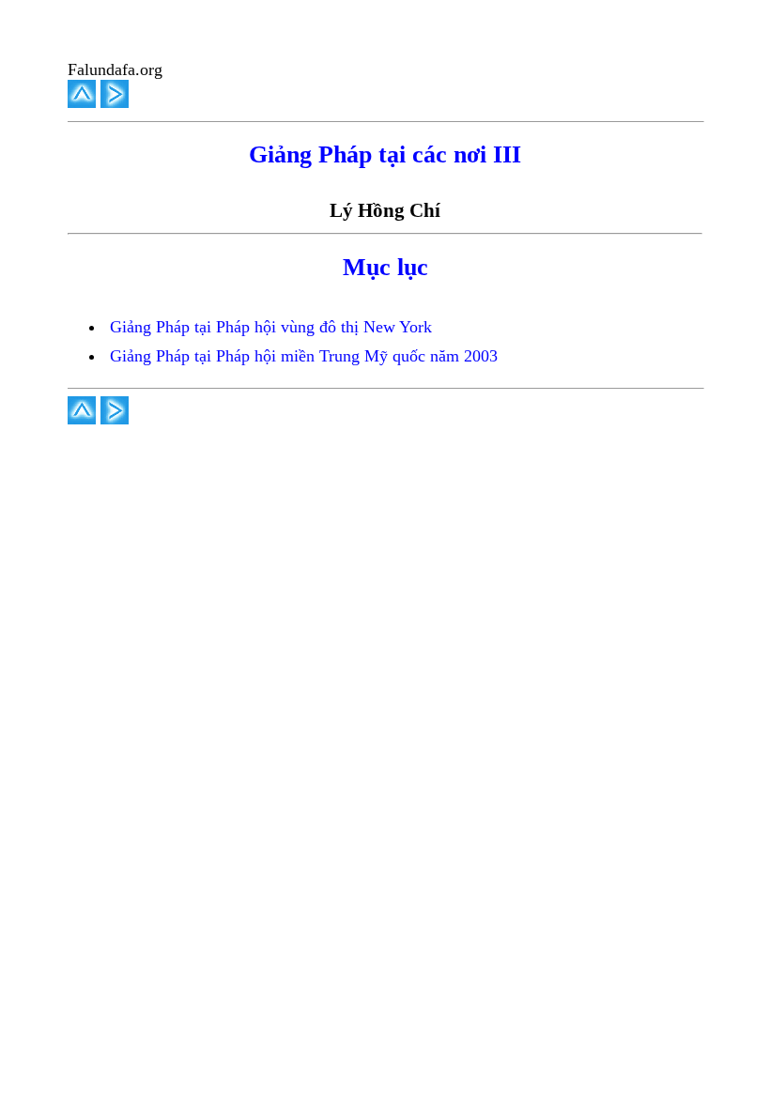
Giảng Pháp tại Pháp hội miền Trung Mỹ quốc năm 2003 (304, 355)
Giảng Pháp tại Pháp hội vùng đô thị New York (271, 326)
